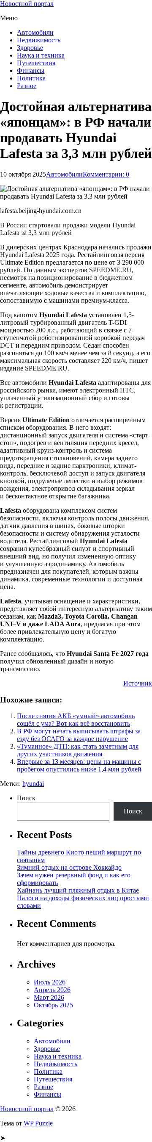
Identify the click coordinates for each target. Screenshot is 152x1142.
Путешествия (36, 62)
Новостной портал (27, 3)
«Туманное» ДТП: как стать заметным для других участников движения (77, 750)
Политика (31, 78)
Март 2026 (49, 997)
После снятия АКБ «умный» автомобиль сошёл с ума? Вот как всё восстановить (76, 719)
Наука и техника (41, 55)
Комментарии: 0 (106, 174)
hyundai (33, 783)
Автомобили (35, 32)
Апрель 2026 (52, 989)
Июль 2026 (49, 982)
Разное (26, 85)
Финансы (30, 70)
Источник (137, 683)
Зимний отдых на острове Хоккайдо (69, 867)
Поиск (26, 798)
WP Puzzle (38, 1123)
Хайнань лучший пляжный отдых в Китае (78, 890)
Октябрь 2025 (53, 1005)
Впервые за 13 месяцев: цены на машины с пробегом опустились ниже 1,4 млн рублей (79, 765)
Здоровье (30, 47)
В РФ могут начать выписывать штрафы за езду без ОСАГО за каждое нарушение (79, 734)
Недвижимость (38, 40)
